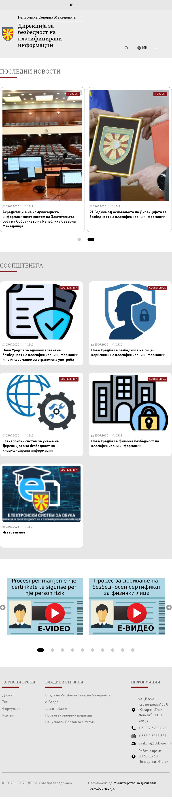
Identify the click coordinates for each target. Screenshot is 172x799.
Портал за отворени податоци (68, 715)
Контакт (8, 715)
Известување (13, 532)
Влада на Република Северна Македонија (77, 695)
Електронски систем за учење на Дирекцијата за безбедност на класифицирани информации (30, 446)
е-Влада (51, 702)
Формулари (11, 709)
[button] (79, 239)
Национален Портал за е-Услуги (70, 722)
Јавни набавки (56, 709)
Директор (9, 695)
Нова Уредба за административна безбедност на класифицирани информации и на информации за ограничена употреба (40, 355)
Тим (5, 702)
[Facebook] (71, 4)
